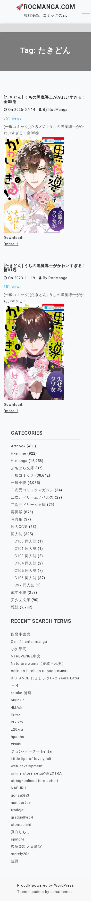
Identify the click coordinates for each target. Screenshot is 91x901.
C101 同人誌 (26, 548)
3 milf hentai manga (29, 641)
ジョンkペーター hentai (31, 751)
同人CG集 (19, 526)
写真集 (17, 519)
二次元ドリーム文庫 (28, 504)
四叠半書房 (20, 634)
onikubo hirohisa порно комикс (40, 671)
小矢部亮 (18, 649)
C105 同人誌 (26, 570)
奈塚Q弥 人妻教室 (26, 846)
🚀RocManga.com (45, 6)
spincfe (18, 839)
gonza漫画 (20, 795)
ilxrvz (15, 715)
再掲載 (17, 512)
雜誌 (15, 607)
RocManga (58, 109)
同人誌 (17, 534)
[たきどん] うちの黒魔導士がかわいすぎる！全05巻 (45, 99)
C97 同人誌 (24, 585)
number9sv (21, 802)
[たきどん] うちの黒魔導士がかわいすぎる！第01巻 (45, 267)
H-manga (19, 461)
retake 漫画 (21, 693)
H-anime (18, 453)
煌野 (15, 861)
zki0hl (16, 744)
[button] (86, 15)
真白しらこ (20, 832)
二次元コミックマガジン (32, 490)
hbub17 (17, 700)
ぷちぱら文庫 (22, 468)
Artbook (18, 446)
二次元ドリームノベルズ (32, 497)
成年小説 (18, 592)
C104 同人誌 (26, 563)
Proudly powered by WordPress (45, 885)
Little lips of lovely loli (31, 759)
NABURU (18, 788)
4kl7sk (16, 707)
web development (27, 766)
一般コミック (22, 475)
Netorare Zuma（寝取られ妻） (38, 663)
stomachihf (21, 824)
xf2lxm (17, 722)
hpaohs (17, 737)
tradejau (18, 810)
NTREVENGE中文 (26, 656)
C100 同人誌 (26, 541)
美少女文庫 (20, 600)
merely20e (20, 854)
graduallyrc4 (22, 817)
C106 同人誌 (26, 578)
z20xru (17, 729)
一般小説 (18, 483)
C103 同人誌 (26, 556)
